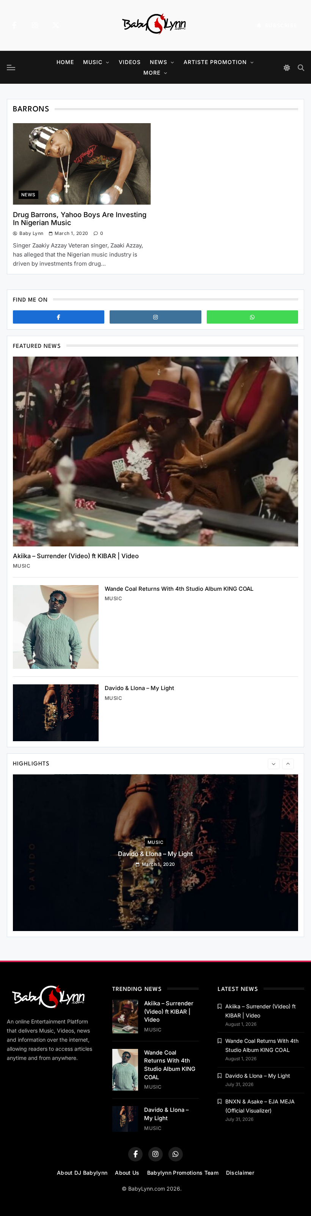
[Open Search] (301, 67)
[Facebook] (14, 25)
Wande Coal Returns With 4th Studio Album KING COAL (179, 588)
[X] (56, 25)
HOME (65, 62)
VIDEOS (130, 62)
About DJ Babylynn (82, 1172)
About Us (127, 1172)
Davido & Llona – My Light (139, 688)
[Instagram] (35, 25)
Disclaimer (240, 1172)
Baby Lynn (31, 233)
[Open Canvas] (11, 67)
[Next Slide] (288, 764)
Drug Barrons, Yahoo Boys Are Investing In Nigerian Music (79, 218)
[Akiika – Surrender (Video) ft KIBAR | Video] (155, 451)
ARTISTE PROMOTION (215, 62)
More (151, 72)
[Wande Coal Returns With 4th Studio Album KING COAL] (56, 627)
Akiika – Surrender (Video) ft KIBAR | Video (76, 556)
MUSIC (92, 62)
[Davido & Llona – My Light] (56, 712)
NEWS (158, 62)
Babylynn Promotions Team (182, 1172)
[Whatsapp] (252, 317)
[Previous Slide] (273, 764)
